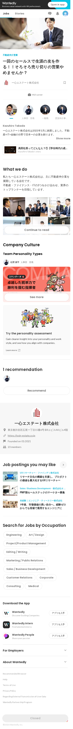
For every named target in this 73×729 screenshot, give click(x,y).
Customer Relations (19, 577)
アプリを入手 (58, 612)
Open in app (58, 4)
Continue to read (36, 230)
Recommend (36, 391)
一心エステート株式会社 (37, 423)
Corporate (47, 577)
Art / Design (36, 535)
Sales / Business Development (25, 569)
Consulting (13, 586)
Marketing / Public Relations (24, 560)
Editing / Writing (16, 552)
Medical (33, 586)
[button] (36, 603)
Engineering (14, 535)
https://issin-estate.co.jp (21, 435)
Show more (63, 138)
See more (37, 297)
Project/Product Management (26, 543)
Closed (35, 718)
